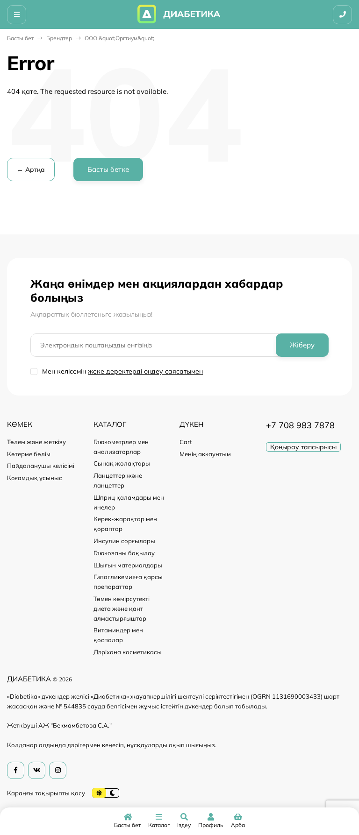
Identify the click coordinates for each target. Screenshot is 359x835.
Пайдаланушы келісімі (40, 465)
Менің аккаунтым (205, 454)
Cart (186, 442)
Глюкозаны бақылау (124, 553)
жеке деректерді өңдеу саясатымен (145, 371)
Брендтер (59, 38)
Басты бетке (108, 169)
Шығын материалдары (127, 565)
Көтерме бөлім (28, 454)
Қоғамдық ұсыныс (34, 477)
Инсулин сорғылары (124, 541)
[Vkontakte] (36, 770)
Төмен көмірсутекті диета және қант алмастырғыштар (121, 608)
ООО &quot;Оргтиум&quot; (119, 38)
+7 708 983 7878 (300, 425)
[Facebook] (15, 770)
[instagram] (57, 770)
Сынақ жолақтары (121, 463)
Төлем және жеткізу (36, 442)
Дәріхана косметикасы (127, 652)
